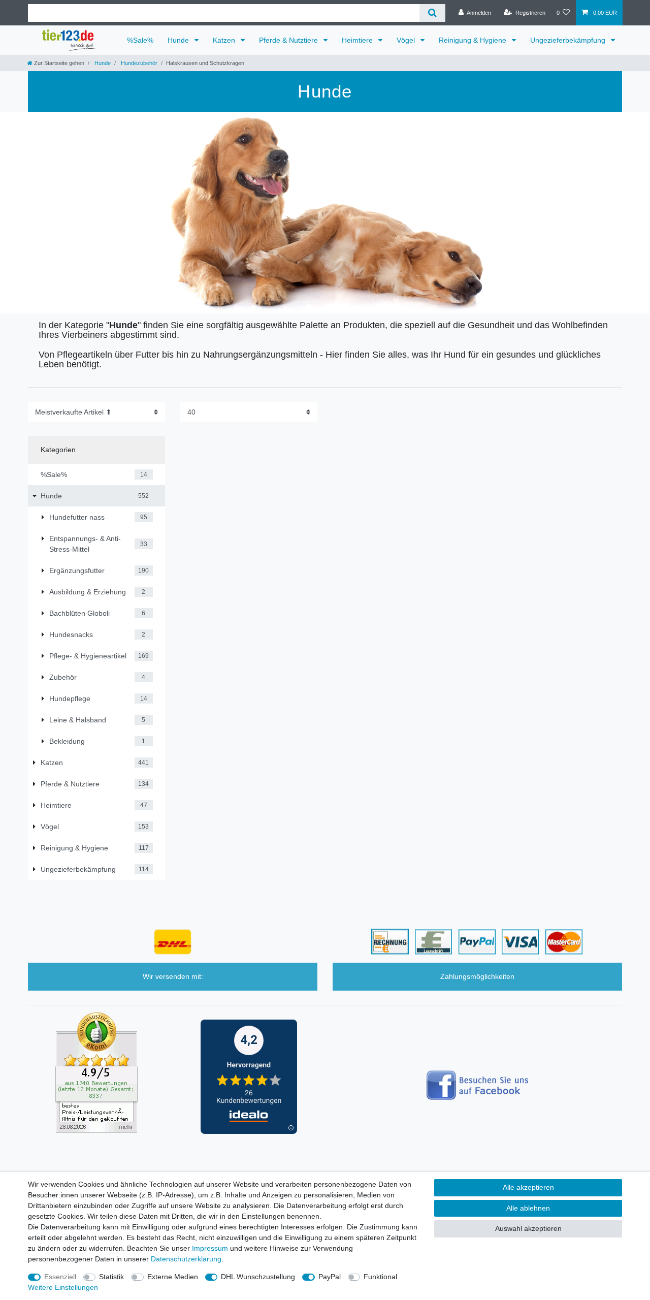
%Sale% (140, 40)
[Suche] (432, 13)
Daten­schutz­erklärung (186, 1259)
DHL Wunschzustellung (258, 1277)
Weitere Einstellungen (63, 1287)
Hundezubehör (138, 63)
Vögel (407, 40)
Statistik (111, 1277)
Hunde (179, 40)
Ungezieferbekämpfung (568, 40)
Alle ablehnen (528, 1208)
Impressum (210, 1248)
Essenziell (60, 1277)
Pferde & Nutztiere (289, 40)
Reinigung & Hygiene (473, 40)
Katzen (225, 40)
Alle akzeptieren (528, 1187)
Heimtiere (358, 40)
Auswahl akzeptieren (528, 1228)
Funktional (380, 1277)
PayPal (329, 1277)
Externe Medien (172, 1277)
